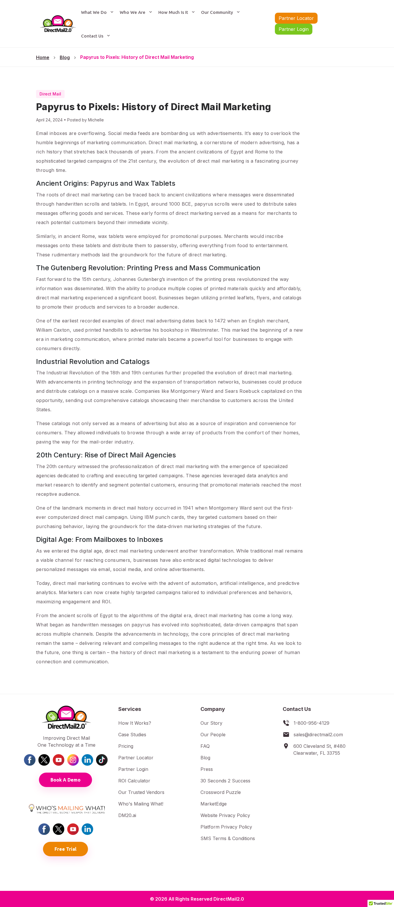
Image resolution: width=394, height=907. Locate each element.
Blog (65, 57)
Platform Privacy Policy (226, 827)
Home (42, 57)
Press (206, 769)
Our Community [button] (217, 12)
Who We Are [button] (133, 12)
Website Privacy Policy (225, 815)
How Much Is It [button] (173, 12)
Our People (213, 734)
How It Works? (134, 723)
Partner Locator (296, 18)
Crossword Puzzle (220, 792)
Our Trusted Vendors (141, 792)
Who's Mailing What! (140, 804)
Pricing (125, 746)
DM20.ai (127, 815)
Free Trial (65, 849)
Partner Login (294, 29)
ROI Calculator (134, 781)
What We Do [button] (94, 12)
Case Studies (132, 734)
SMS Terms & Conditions (227, 838)
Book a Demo (65, 779)
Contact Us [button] (92, 35)
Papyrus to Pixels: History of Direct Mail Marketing (137, 57)
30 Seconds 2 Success (225, 781)
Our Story (211, 723)
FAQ (205, 746)
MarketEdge (213, 804)
